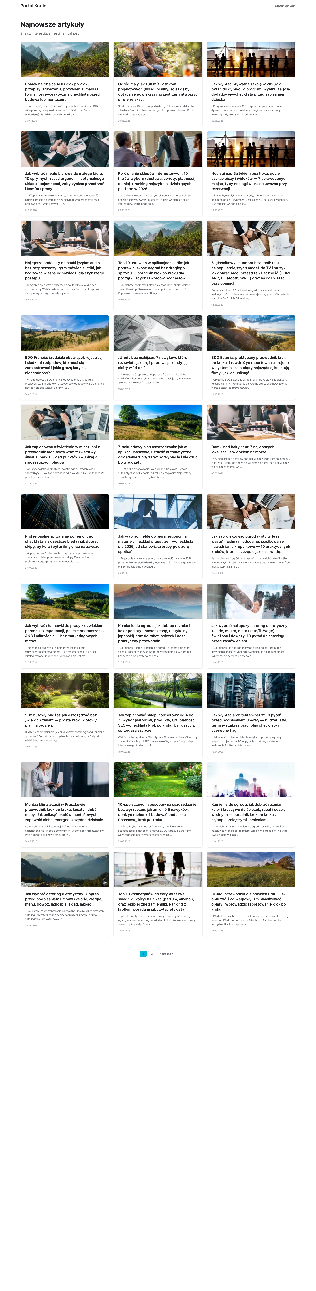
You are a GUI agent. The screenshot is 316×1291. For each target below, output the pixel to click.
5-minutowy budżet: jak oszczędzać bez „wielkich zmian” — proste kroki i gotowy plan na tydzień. (61, 720)
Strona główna (285, 6)
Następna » (166, 953)
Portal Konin (33, 5)
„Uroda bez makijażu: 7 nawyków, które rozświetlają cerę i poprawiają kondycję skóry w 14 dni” (153, 362)
